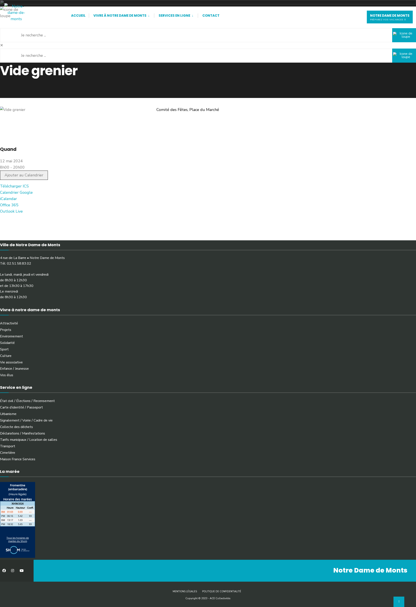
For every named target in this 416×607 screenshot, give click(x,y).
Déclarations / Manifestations (22, 433)
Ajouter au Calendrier (24, 175)
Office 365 (9, 205)
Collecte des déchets (16, 427)
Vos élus (6, 375)
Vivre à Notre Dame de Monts (119, 15)
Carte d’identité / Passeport (21, 407)
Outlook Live (11, 211)
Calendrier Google (16, 192)
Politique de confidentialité (221, 591)
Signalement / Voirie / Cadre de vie (26, 420)
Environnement (11, 336)
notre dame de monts (390, 17)
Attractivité (9, 323)
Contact (210, 15)
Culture (5, 355)
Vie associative (11, 362)
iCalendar (8, 198)
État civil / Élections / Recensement (27, 401)
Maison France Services (17, 459)
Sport (4, 349)
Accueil (78, 15)
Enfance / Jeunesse (14, 368)
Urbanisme (8, 414)
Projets (5, 329)
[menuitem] (121, 14)
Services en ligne (174, 15)
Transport (7, 446)
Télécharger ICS (14, 186)
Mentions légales (185, 591)
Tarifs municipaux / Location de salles (28, 439)
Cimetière (7, 452)
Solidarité (7, 342)
